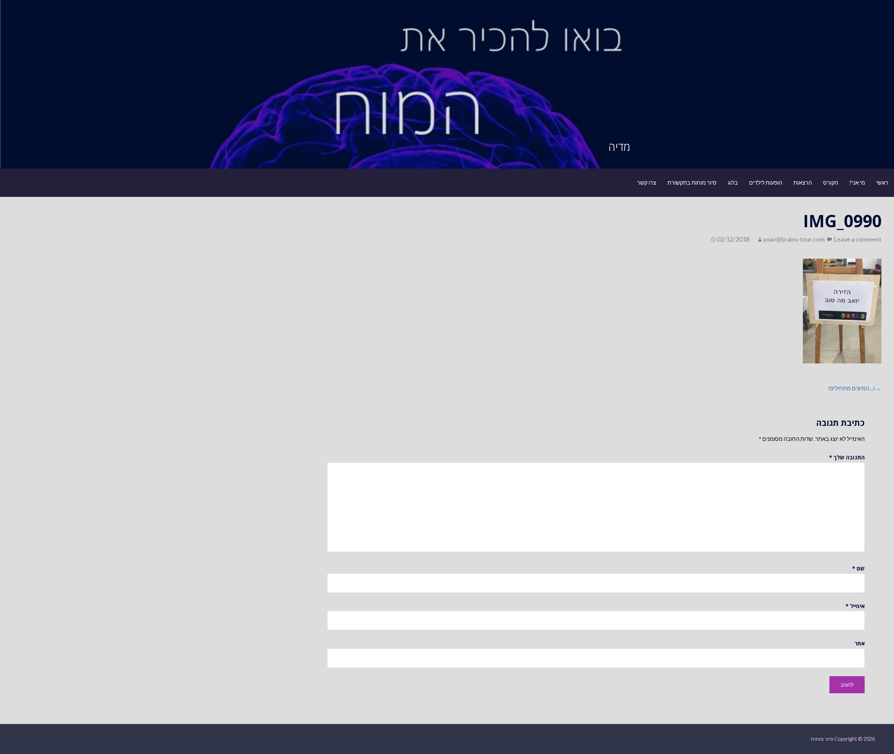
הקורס (830, 182)
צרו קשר (646, 182)
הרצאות (802, 182)
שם (858, 568)
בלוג (733, 182)
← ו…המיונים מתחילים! (854, 388)
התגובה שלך (847, 457)
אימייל (855, 606)
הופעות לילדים (765, 182)
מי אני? (857, 182)
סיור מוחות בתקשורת (692, 182)
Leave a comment (857, 239)
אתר (860, 643)
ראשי (882, 182)
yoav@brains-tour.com (794, 239)
